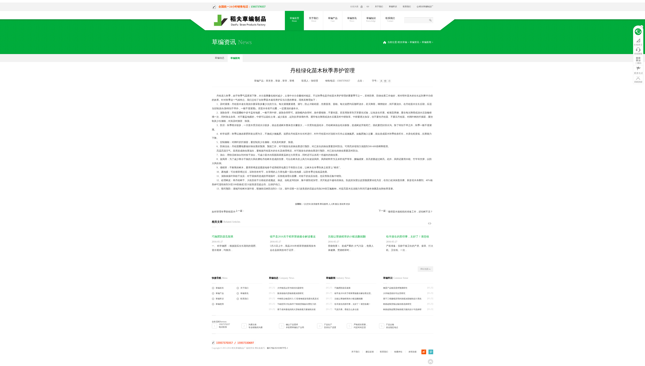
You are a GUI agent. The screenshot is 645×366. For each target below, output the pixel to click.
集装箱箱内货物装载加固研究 (290, 293)
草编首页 (294, 19)
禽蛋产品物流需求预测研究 (395, 288)
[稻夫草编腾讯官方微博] (430, 352)
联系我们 (407, 6)
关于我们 (379, 6)
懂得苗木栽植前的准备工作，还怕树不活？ (410, 211)
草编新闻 (426, 42)
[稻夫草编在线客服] (638, 51)
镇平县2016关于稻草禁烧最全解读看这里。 (353, 293)
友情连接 (412, 352)
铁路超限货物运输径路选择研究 (397, 304)
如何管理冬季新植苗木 (223, 211)
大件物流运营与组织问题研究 (290, 288)
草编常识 (393, 6)
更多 (348, 204)
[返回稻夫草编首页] (638, 32)
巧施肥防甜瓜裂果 (222, 236)
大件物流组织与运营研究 (394, 293)
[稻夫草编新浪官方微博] (423, 352)
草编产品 (332, 19)
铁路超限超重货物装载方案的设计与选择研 (402, 309)
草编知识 (371, 19)
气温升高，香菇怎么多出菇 (346, 309)
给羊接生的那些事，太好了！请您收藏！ (352, 304)
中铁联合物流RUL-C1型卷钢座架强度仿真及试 (298, 299)
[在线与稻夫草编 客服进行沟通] (368, 6)
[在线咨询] (638, 41)
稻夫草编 (402, 42)
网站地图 (424, 269)
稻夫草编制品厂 (426, 6)
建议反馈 (370, 352)
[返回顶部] (638, 79)
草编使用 (220, 304)
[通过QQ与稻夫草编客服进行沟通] (361, 6)
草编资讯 (352, 19)
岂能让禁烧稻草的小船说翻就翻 (347, 236)
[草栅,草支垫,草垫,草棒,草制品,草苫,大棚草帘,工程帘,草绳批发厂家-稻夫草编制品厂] (242, 20)
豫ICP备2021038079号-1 (277, 348)
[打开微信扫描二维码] (638, 60)
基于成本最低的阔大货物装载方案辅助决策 (296, 309)
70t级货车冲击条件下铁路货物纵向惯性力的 (296, 304)
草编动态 (219, 58)
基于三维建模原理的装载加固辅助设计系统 (402, 299)
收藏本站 (398, 352)
